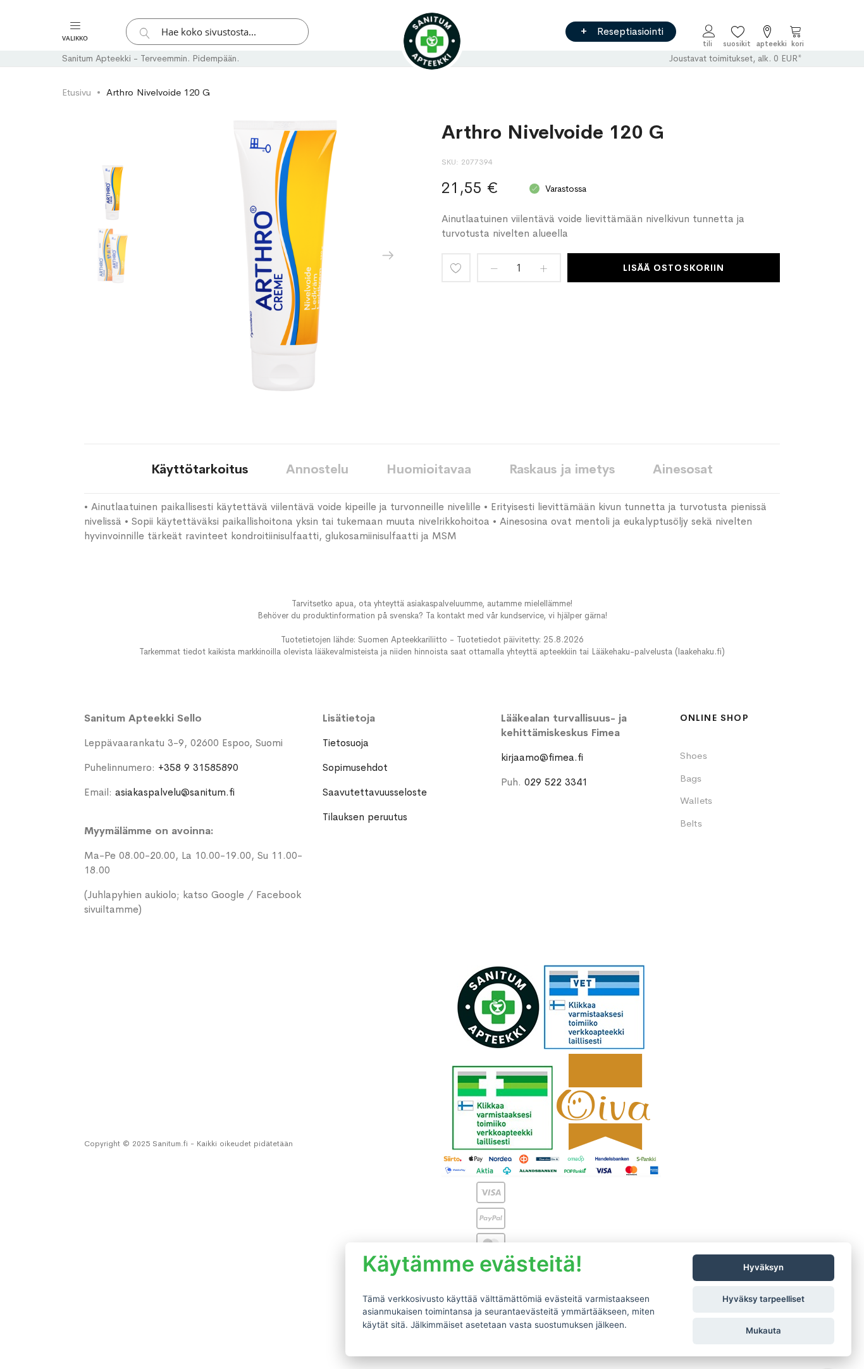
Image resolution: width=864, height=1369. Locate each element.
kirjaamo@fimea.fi (542, 757)
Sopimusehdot (355, 767)
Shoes (693, 755)
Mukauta (763, 1330)
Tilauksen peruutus (365, 816)
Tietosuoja (346, 742)
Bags (691, 778)
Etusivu (76, 92)
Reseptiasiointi (630, 31)
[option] (112, 192)
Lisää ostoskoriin (673, 267)
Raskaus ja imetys (562, 469)
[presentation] (388, 256)
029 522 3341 (556, 782)
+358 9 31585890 (198, 767)
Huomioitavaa (428, 469)
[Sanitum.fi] (432, 41)
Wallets (696, 800)
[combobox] (217, 31)
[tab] (199, 468)
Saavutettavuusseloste (375, 792)
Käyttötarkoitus (199, 469)
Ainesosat (683, 469)
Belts (691, 823)
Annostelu (317, 469)
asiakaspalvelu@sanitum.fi (175, 792)
